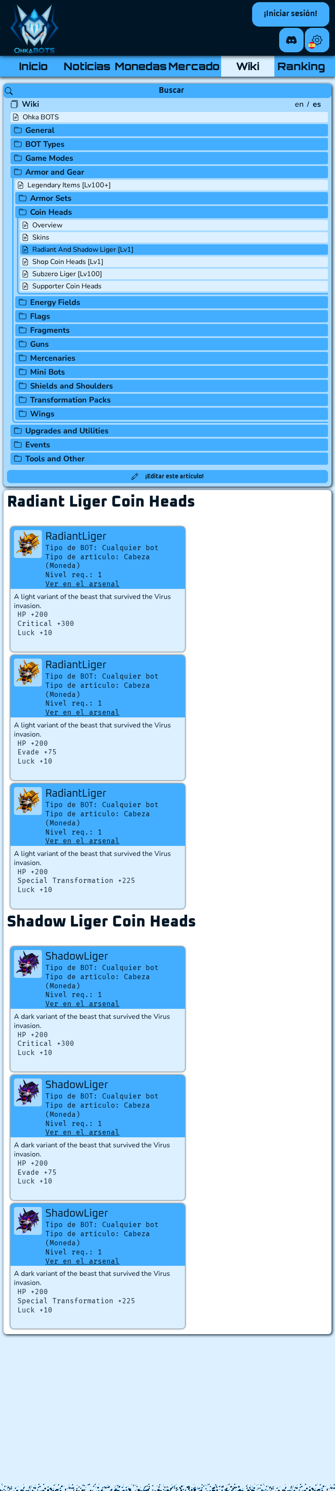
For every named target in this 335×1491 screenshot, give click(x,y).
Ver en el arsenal (82, 584)
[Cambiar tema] (317, 40)
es (317, 104)
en (299, 104)
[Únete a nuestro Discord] (291, 40)
